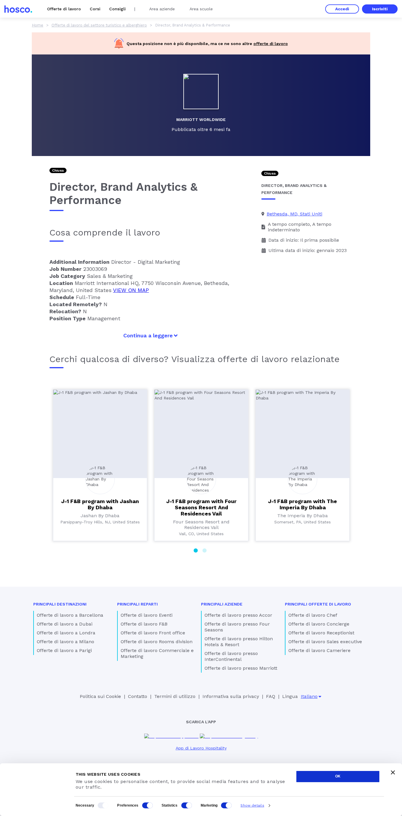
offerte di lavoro (270, 43)
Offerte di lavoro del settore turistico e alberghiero (99, 25)
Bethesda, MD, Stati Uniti (294, 214)
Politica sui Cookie (100, 696)
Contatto (137, 696)
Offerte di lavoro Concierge (318, 624)
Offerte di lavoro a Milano (65, 641)
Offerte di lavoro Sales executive (325, 641)
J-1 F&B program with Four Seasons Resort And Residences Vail (201, 507)
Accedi (342, 8)
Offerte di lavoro (64, 8)
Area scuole (201, 8)
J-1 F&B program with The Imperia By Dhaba (302, 504)
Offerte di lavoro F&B (144, 624)
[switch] (147, 805)
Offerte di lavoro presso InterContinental (231, 656)
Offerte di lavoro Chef (312, 615)
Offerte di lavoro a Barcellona (70, 615)
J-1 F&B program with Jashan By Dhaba (100, 504)
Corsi (95, 8)
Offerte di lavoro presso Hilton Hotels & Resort (239, 641)
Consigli (117, 8)
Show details (252, 805)
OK (337, 776)
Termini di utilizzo (174, 696)
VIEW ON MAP (131, 290)
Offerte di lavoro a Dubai (64, 624)
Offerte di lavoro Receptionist (321, 633)
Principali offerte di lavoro (318, 604)
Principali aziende (221, 604)
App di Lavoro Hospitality (201, 748)
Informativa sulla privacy (230, 696)
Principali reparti (137, 604)
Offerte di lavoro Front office (153, 633)
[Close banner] (393, 772)
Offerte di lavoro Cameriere (319, 650)
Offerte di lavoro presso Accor (238, 615)
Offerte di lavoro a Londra (66, 633)
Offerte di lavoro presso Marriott (241, 668)
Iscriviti (380, 8)
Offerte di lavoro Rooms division (156, 641)
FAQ (270, 696)
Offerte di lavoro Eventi (146, 615)
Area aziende (162, 8)
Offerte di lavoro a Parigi (64, 650)
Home (37, 25)
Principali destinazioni (60, 604)
